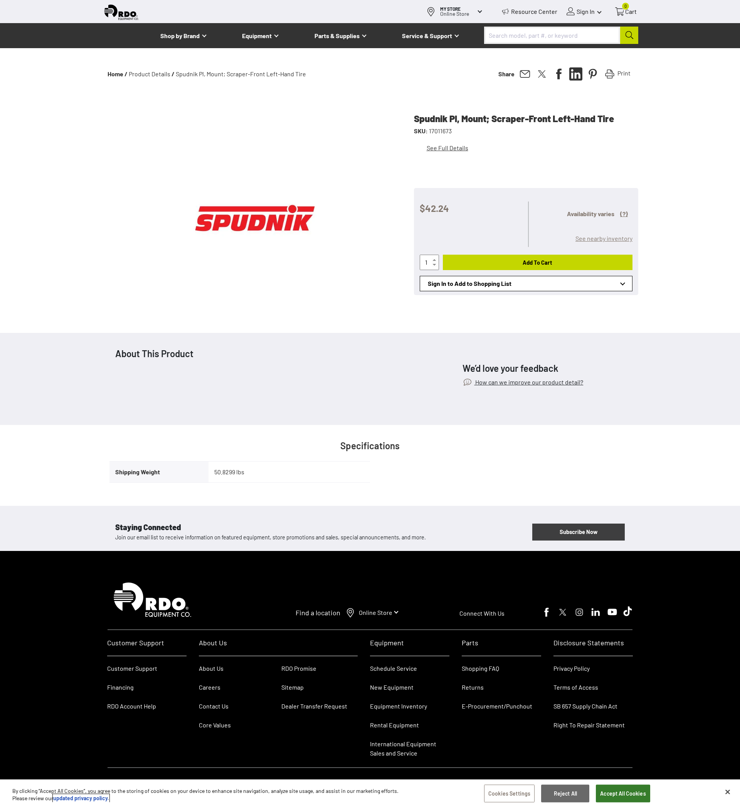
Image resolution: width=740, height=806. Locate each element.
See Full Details (447, 147)
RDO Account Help (131, 706)
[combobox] (561, 35)
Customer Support (132, 668)
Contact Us (214, 706)
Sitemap (292, 687)
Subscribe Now (578, 531)
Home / (118, 73)
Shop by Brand (180, 35)
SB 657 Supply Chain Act (585, 706)
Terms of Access (575, 687)
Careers (209, 687)
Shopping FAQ (480, 668)
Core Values (215, 725)
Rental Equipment (395, 725)
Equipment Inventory (398, 706)
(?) (624, 213)
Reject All (565, 793)
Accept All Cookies (623, 793)
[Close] (727, 792)
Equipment (257, 35)
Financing (120, 687)
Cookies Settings (509, 793)
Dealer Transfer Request (314, 706)
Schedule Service (393, 668)
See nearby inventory (603, 238)
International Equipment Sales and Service (403, 748)
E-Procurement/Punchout (497, 706)
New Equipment (392, 687)
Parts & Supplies (337, 35)
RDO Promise (298, 668)
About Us (211, 668)
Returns (473, 687)
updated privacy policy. (81, 798)
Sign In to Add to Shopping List (469, 283)
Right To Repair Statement (589, 725)
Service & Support (427, 35)
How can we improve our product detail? (528, 382)
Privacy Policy (571, 668)
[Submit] (629, 35)
